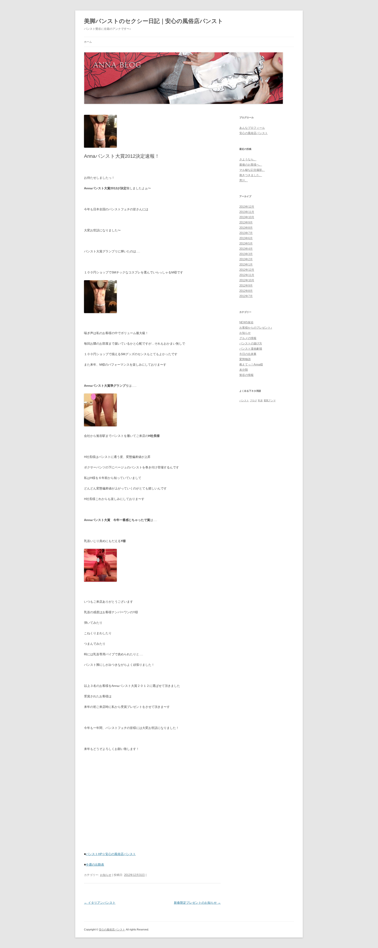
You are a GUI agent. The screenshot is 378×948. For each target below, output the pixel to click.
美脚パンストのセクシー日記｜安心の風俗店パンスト (153, 21)
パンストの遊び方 (250, 343)
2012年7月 (246, 296)
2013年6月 (246, 238)
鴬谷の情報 (246, 375)
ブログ (253, 400)
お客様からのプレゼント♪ (255, 327)
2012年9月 (246, 285)
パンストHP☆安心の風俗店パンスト (111, 854)
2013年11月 (246, 212)
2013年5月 (246, 243)
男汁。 (243, 180)
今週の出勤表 (95, 864)
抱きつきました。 (250, 175)
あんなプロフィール (252, 127)
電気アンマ (270, 400)
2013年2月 (246, 259)
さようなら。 (247, 159)
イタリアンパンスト (100, 902)
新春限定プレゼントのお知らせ (197, 902)
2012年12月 (246, 269)
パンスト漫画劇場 (250, 348)
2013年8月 (246, 227)
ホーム (88, 41)
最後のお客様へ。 (250, 164)
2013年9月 (246, 222)
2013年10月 (246, 217)
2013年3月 (246, 254)
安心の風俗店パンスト (253, 133)
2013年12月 (246, 206)
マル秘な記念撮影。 (252, 170)
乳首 (260, 400)
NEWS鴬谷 (246, 322)
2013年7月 (246, 233)
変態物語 (245, 359)
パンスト (244, 400)
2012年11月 (246, 275)
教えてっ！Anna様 (251, 364)
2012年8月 (246, 290)
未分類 (243, 369)
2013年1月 (246, 264)
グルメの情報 (247, 338)
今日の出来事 (247, 354)
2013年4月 (246, 248)
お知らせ (105, 875)
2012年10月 (246, 280)
